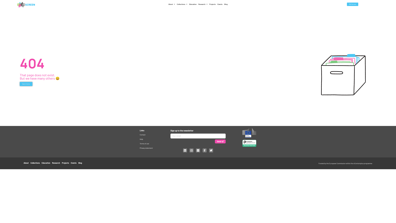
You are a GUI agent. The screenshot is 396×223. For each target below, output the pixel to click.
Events (219, 4)
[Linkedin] (185, 150)
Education (193, 4)
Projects (212, 4)
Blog (226, 4)
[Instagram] (191, 150)
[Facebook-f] (204, 150)
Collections (181, 4)
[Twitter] (211, 150)
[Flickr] (198, 150)
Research (201, 4)
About (170, 4)
